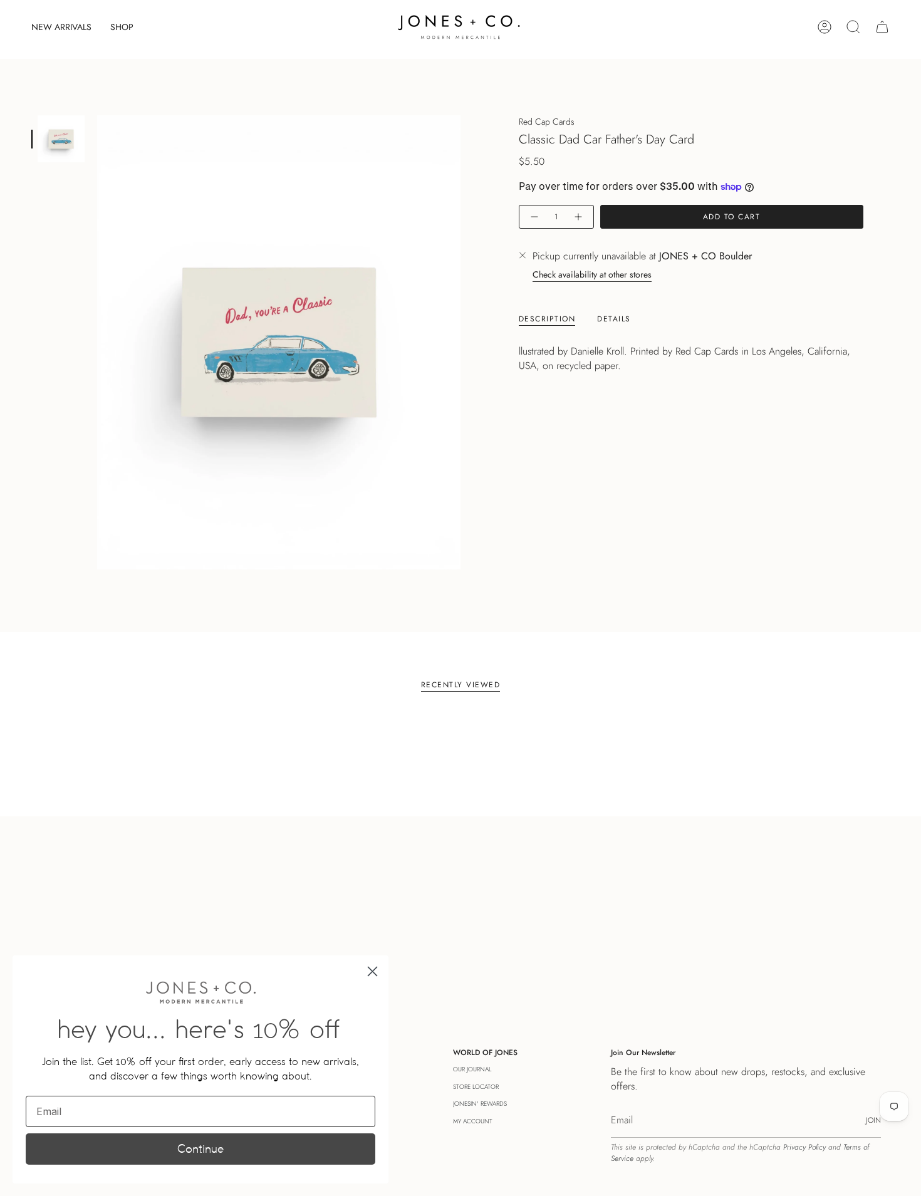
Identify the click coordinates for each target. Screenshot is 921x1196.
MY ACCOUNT (472, 1121)
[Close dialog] (372, 971)
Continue (200, 1149)
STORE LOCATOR (476, 1086)
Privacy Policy (804, 1147)
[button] (122, 26)
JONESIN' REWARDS (480, 1103)
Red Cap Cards (547, 121)
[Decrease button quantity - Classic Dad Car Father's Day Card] (534, 217)
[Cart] (882, 27)
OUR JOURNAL (472, 1069)
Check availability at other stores (592, 275)
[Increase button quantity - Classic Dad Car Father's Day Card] (579, 217)
